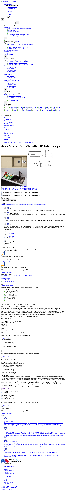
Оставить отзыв (5, 388)
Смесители (17, 41)
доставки (11, 233)
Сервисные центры (9, 125)
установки (11, 236)
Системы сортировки (11, 50)
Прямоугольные (11, 70)
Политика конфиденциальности (9, 486)
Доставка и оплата (12, 7)
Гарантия (9, 11)
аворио (53, 309)
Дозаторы (8, 51)
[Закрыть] (2, 19)
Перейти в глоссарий (6, 261)
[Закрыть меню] (5, 38)
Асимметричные (11, 67)
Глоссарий (7, 129)
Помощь (6, 130)
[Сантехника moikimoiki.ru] (8, 1)
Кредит (9, 10)
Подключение (11, 8)
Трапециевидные (11, 71)
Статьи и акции (8, 4)
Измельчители (9, 54)
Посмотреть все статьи (7, 285)
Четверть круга (11, 73)
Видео (5, 132)
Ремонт (9, 12)
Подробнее (4, 302)
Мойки (20, 25)
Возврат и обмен (8, 133)
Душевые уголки (9, 74)
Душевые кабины (10, 65)
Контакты (9, 14)
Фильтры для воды (10, 53)
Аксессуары (24, 93)
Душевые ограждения (11, 80)
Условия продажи (9, 122)
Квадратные (10, 68)
